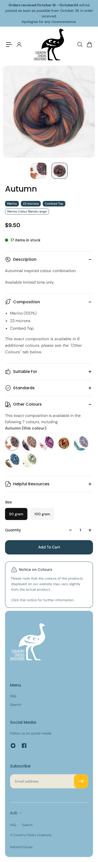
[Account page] (19, 44)
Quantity (13, 530)
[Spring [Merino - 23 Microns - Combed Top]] (29, 461)
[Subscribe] (81, 781)
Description (24, 259)
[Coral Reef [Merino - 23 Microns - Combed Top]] (29, 443)
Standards (24, 388)
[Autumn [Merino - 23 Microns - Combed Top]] (12, 443)
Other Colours (27, 404)
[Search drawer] (79, 44)
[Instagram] (13, 745)
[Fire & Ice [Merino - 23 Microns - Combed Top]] (64, 443)
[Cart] (89, 44)
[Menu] (9, 44)
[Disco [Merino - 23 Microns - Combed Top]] (46, 443)
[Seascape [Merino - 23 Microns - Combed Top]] (12, 461)
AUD (13, 813)
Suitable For (25, 371)
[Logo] (49, 44)
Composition (26, 302)
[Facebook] (24, 745)
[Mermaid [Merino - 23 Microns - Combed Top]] (81, 443)
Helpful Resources (31, 484)
